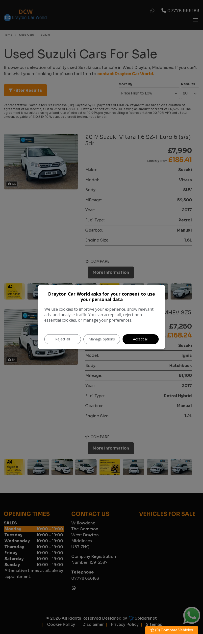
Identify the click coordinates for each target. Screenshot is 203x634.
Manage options (102, 339)
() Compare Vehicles (173, 630)
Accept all (140, 339)
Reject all (62, 339)
